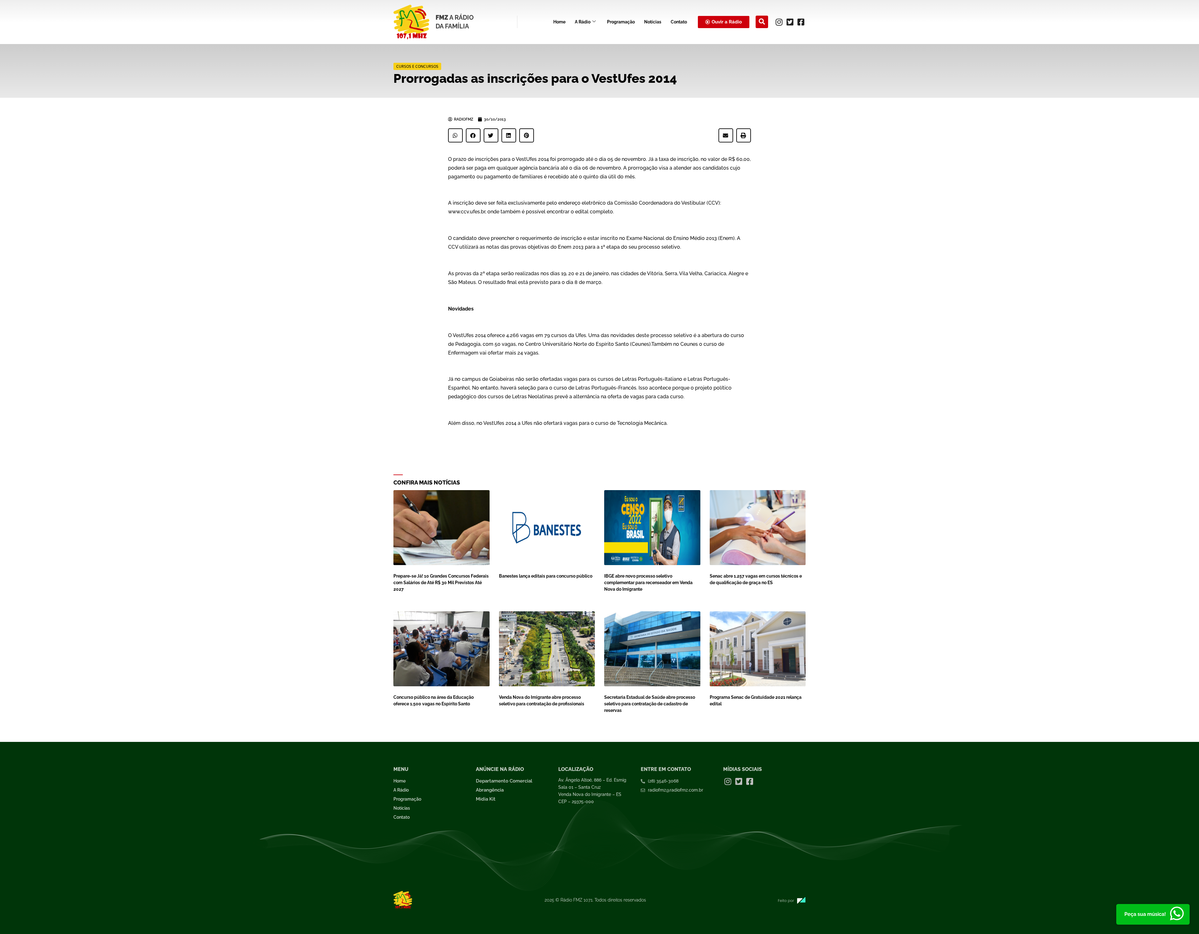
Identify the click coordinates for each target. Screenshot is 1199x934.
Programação (621, 21)
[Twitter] (790, 22)
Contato (679, 21)
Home (559, 21)
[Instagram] (779, 22)
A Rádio (582, 21)
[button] (762, 22)
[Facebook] (801, 22)
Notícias (652, 21)
